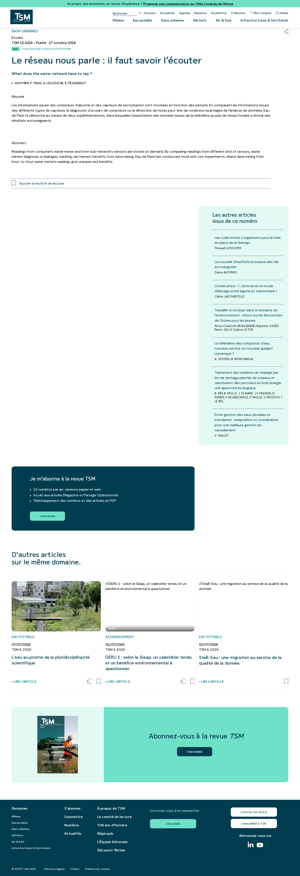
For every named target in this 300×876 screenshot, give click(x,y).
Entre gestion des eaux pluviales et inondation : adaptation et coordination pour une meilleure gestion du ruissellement (246, 422)
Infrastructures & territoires (264, 20)
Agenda (184, 13)
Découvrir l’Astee (111, 850)
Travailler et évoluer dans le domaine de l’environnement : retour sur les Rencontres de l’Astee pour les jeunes (248, 315)
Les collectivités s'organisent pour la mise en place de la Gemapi (248, 240)
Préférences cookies (97, 869)
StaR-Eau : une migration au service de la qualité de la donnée (240, 660)
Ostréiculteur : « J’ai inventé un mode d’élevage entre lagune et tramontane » (246, 288)
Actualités (167, 13)
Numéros (200, 13)
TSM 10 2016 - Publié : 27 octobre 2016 (44, 42)
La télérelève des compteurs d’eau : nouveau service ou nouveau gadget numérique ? (244, 348)
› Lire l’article (24, 681)
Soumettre (219, 13)
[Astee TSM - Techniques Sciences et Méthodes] (21, 17)
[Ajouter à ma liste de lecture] (99, 681)
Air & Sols (223, 20)
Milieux (118, 20)
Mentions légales (54, 869)
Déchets (200, 20)
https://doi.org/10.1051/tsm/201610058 (46, 49)
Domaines (19, 808)
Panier (284, 13)
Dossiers (150, 13)
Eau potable (142, 20)
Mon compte (262, 13)
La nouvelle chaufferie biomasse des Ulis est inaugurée (247, 264)
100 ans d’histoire (112, 825)
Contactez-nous (253, 812)
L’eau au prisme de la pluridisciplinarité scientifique (51, 660)
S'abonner (47, 516)
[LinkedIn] (250, 845)
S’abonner (238, 13)
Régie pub (105, 833)
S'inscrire (173, 823)
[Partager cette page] (286, 31)
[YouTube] (260, 845)
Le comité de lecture (114, 817)
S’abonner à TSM (253, 823)
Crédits (75, 869)
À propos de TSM (111, 808)
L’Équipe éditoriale (112, 842)
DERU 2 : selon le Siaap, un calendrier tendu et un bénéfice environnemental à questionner (148, 662)
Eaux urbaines (172, 20)
